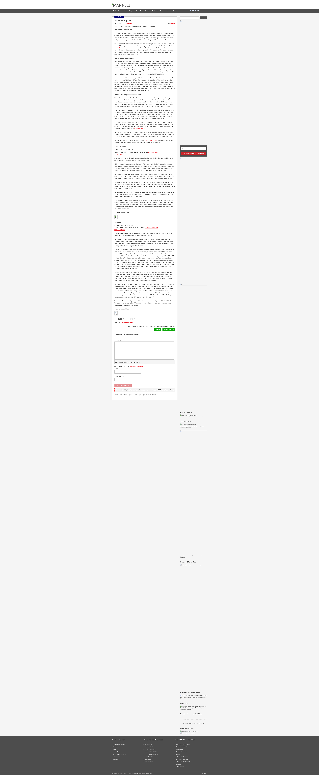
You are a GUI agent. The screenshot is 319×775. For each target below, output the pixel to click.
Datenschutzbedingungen (136, 366)
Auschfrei (178, 764)
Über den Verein (149, 761)
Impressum (148, 759)
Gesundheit (139, 11)
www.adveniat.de (119, 229)
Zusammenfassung (152, 140)
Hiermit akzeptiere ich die (129, 366)
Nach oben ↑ (204, 773)
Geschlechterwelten (181, 751)
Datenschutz (134, 773)
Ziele (119, 11)
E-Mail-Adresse (119, 376)
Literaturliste (116, 751)
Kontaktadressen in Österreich (193, 723)
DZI (118, 48)
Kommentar (118, 340)
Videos (169, 11)
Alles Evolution (180, 766)
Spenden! (115, 759)
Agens (178, 754)
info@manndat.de (139, 128)
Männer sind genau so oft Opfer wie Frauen (193, 697)
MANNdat (114, 773)
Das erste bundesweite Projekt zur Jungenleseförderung (192, 426)
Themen (162, 11)
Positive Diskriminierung (127, 322)
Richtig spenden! (127, 23)
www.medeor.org (119, 154)
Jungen (131, 11)
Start (114, 11)
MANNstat (155, 11)
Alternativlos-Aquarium (182, 756)
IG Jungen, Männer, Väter (183, 744)
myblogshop (149, 773)
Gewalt (147, 11)
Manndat (172, 23)
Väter (125, 11)
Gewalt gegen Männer (119, 744)
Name (116, 369)
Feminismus (176, 11)
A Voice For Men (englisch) (183, 761)
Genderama (179, 749)
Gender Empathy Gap (182, 746)
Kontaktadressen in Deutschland (194, 720)
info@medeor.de (153, 152)
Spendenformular (168, 329)
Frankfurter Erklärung (182, 759)
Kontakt (185, 11)
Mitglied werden (117, 756)
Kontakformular (149, 756)
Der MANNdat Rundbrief (119, 754)
